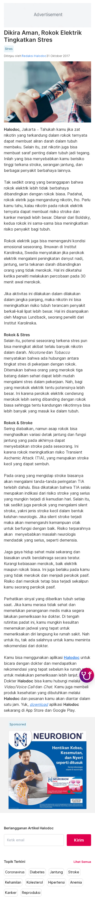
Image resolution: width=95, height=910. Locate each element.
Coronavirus (15, 872)
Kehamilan (13, 882)
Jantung (56, 872)
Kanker (11, 893)
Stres (9, 49)
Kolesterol (35, 882)
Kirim (79, 840)
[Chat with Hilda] (86, 675)
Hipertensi (56, 882)
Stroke (73, 872)
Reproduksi (31, 893)
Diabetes (37, 872)
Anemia (76, 882)
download (39, 704)
